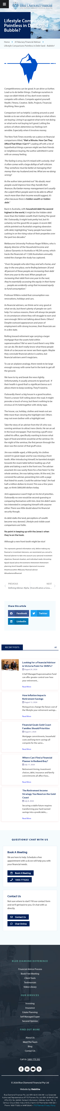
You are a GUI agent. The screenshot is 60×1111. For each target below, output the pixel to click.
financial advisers (15, 305)
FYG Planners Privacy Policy (44, 1105)
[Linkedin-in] (27, 1069)
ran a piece (37, 136)
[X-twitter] (39, 1069)
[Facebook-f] (21, 1069)
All (55, 647)
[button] (18, 613)
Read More (26, 686)
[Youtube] (33, 1069)
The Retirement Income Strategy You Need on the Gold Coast (39, 794)
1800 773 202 (33, 1059)
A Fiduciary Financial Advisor (28, 41)
